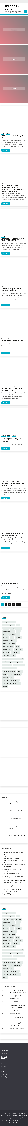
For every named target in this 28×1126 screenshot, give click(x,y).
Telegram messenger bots (9, 668)
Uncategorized (14, 386)
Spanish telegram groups (9, 583)
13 (13, 604)
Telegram (14, 30)
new (16, 649)
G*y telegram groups (15, 1010)
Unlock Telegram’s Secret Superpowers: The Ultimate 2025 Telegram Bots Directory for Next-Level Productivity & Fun (12, 188)
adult (13, 622)
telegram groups (7, 665)
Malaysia (5, 640)
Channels (5, 628)
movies (5, 649)
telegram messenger (19, 665)
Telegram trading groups (9, 671)
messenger (13, 640)
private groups (15, 652)
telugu (4, 674)
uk (19, 683)
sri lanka (21, 659)
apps (18, 625)
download (18, 628)
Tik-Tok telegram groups (15, 674)
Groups (5, 634)
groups (14, 59)
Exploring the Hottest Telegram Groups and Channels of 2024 (15, 996)
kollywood (5, 637)
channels (7, 386)
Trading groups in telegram (10, 683)
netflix (10, 649)
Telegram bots (18, 662)
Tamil (4, 662)
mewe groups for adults (9, 643)
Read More (5, 150)
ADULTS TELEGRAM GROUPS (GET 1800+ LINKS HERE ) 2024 (12, 240)
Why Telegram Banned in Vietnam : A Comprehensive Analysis (13, 534)
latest (12, 637)
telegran (20, 671)
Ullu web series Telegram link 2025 (12, 340)
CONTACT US (4, 1053)
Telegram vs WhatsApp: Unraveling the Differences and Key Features (17, 1023)
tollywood (5, 677)
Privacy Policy (4, 1050)
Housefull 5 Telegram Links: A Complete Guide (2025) (11, 289)
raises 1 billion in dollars (9, 655)
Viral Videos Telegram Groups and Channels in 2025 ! (12, 484)
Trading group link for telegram (10, 680)
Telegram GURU (12, 7)
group (18, 631)
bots (2, 386)
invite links (12, 634)
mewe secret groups (8, 646)
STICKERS (5, 1071)
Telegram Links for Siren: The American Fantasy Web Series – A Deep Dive (12, 440)
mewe (2, 133)
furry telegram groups (8, 631)
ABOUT (3, 1048)
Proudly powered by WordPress (10, 1120)
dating (12, 628)
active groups (6, 622)
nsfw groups (6, 652)
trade (12, 677)
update (5, 686)
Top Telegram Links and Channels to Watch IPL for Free (13, 389)
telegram (8, 133)
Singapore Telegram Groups (10, 659)
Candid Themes (16, 1122)
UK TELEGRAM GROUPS (16, 1014)
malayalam (18, 637)
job (18, 634)
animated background (8, 625)
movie (17, 646)
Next (18, 604)
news (20, 649)
